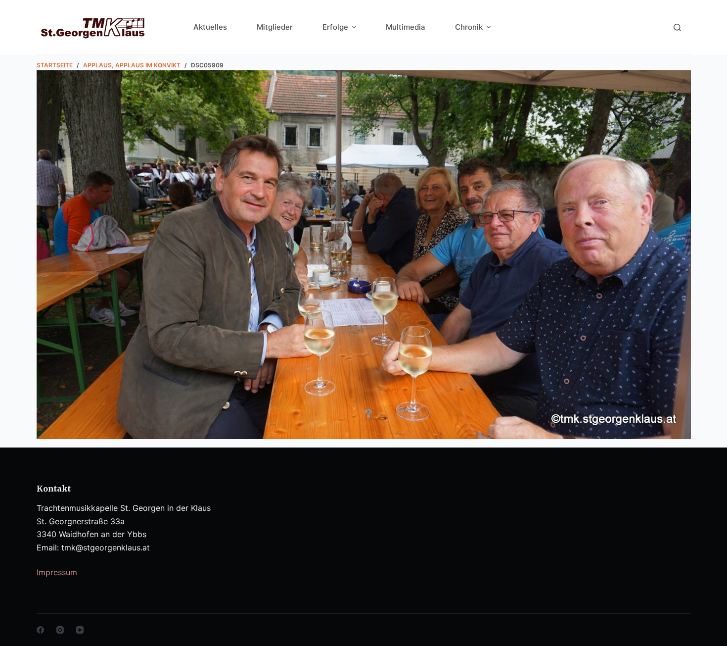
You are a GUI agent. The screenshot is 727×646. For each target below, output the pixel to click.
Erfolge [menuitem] (335, 27)
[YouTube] (80, 630)
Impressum (57, 572)
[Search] (677, 27)
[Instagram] (60, 630)
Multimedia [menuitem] (405, 27)
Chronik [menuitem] (469, 27)
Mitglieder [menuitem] (275, 27)
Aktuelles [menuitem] (210, 27)
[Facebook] (40, 630)
